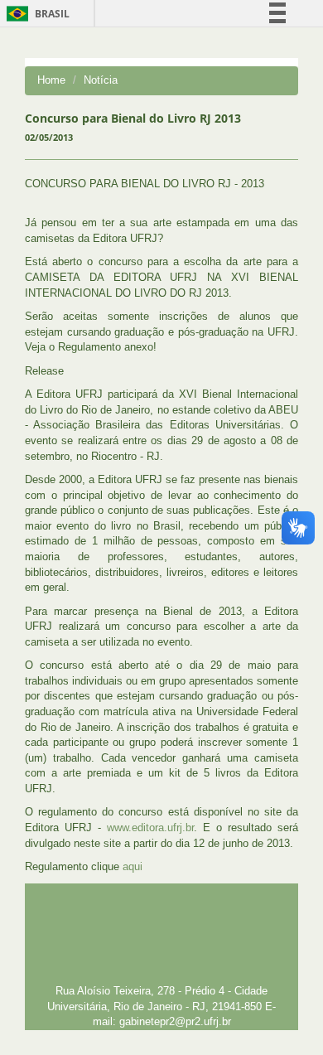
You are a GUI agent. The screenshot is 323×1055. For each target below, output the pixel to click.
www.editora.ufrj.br (150, 827)
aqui (132, 866)
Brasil (35, 14)
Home (51, 80)
